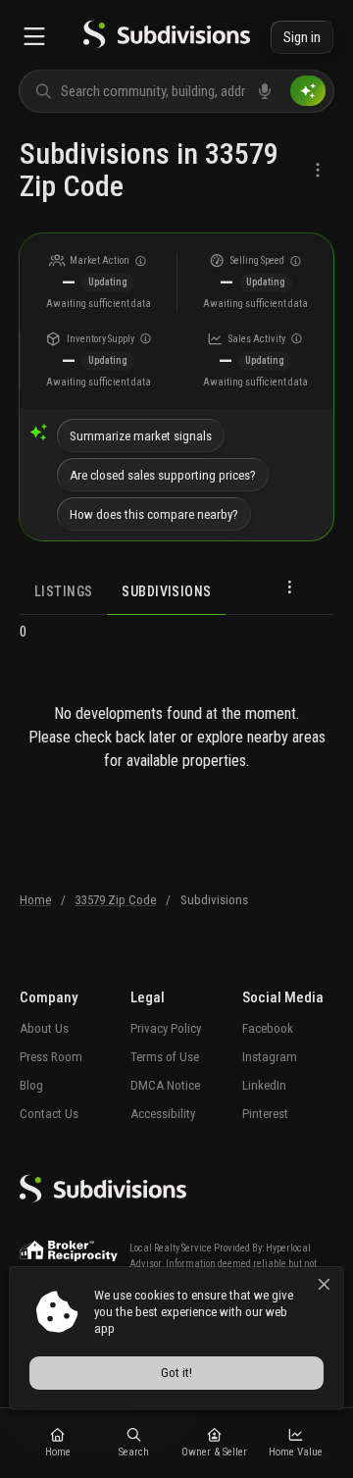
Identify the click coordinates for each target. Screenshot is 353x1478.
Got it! (176, 1372)
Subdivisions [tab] (166, 591)
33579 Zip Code (116, 899)
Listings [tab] (63, 591)
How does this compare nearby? (154, 514)
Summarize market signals (141, 436)
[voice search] (265, 91)
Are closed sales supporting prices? (163, 475)
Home (35, 899)
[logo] (166, 38)
